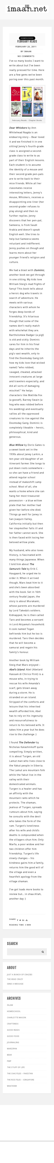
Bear (9, 1055)
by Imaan (26, 51)
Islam (10, 1005)
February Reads (27, 41)
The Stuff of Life (16, 1067)
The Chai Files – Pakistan (20, 1073)
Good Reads (13, 1030)
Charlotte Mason (16, 1017)
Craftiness (13, 1024)
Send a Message (15, 984)
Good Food (13, 1036)
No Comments (26, 56)
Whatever (12, 1086)
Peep (9, 1061)
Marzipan (12, 1048)
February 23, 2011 (26, 46)
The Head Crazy (15, 979)
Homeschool (27, 38)
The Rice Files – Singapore (20, 1080)
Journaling (13, 1042)
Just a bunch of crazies (19, 974)
